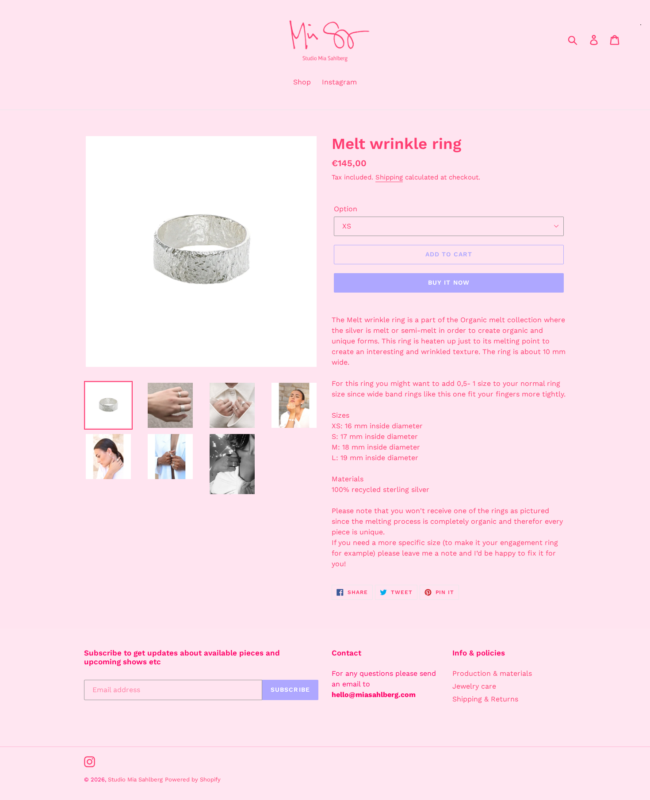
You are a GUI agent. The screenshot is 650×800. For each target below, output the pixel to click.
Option (345, 209)
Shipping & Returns (485, 699)
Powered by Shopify (193, 779)
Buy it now (449, 282)
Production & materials (492, 673)
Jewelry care (474, 686)
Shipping (389, 177)
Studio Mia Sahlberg (135, 779)
